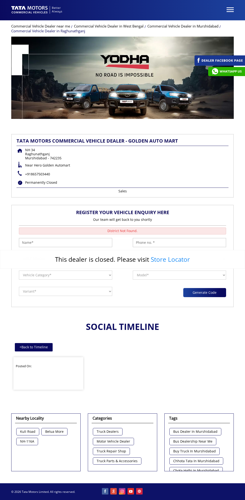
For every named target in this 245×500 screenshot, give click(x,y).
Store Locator (170, 259)
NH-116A (27, 441)
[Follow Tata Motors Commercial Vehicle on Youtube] (131, 491)
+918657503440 (37, 174)
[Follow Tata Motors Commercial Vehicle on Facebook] (105, 491)
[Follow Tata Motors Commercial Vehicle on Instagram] (122, 491)
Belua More (54, 432)
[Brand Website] (139, 491)
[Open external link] (220, 64)
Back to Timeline (34, 347)
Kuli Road (27, 432)
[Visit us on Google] (113, 491)
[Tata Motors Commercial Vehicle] (36, 10)
